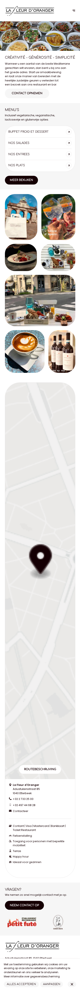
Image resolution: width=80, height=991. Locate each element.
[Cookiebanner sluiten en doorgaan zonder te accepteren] (72, 984)
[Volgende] (74, 10)
